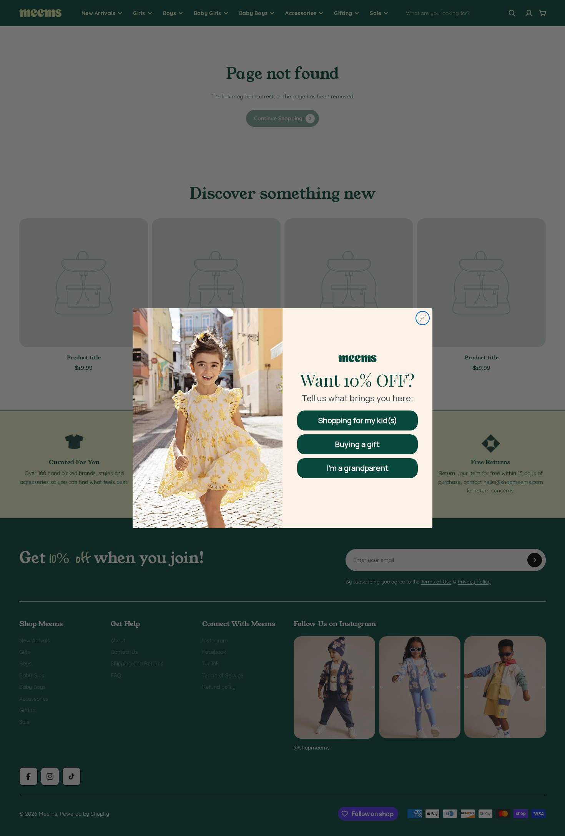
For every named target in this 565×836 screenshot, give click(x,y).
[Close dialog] (422, 318)
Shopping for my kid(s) (357, 420)
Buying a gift (357, 444)
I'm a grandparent (358, 468)
